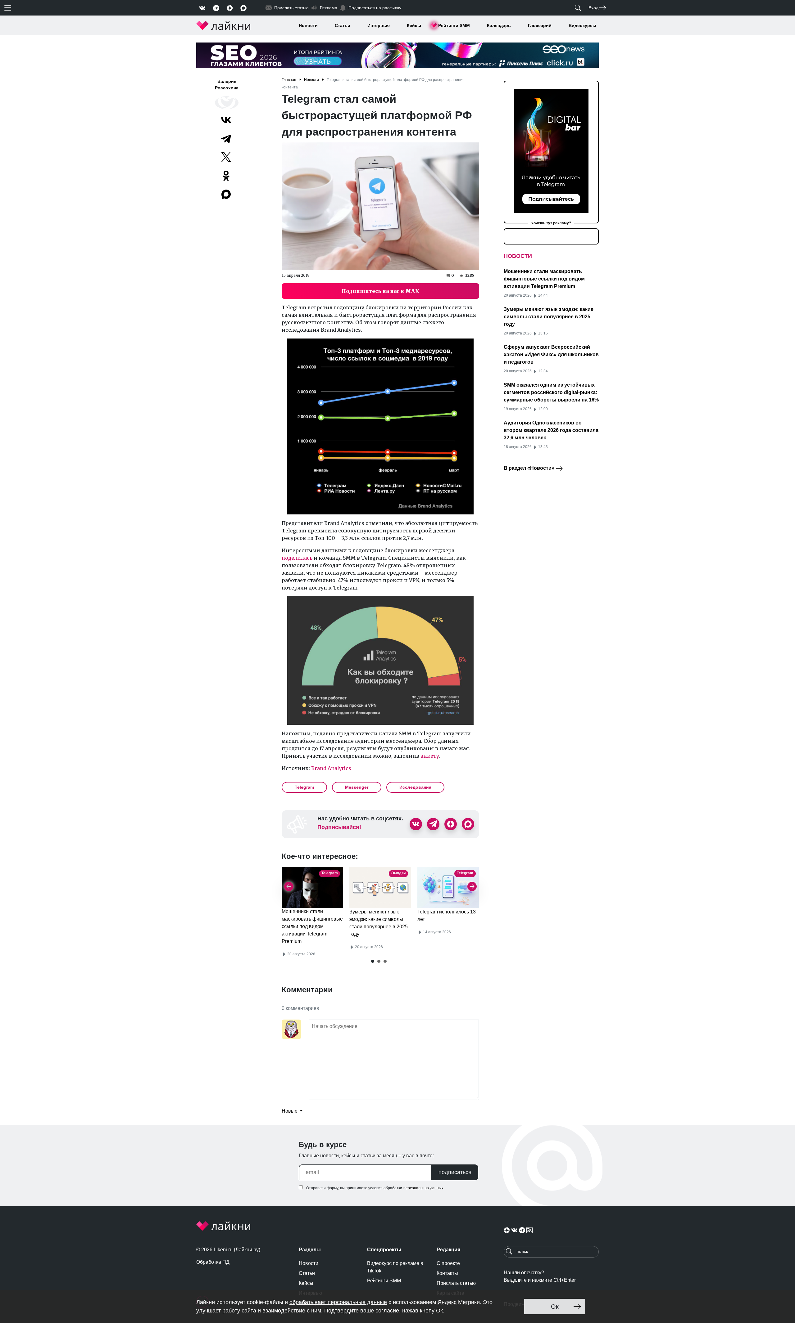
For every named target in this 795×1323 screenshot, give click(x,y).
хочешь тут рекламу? (551, 223)
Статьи (342, 25)
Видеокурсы (582, 25)
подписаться (454, 1172)
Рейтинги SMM (454, 25)
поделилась (297, 558)
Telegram (304, 787)
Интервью (378, 25)
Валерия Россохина (226, 84)
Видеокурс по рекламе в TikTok (395, 1267)
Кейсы (414, 25)
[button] (372, 961)
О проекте (448, 1263)
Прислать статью (456, 1283)
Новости (308, 25)
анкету (429, 756)
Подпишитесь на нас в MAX (380, 291)
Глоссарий (540, 25)
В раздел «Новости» (530, 468)
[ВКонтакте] (226, 119)
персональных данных (423, 1188)
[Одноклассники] (226, 175)
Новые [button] (290, 1111)
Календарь (499, 25)
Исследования (415, 787)
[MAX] (227, 194)
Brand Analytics (331, 768)
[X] (226, 157)
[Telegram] (226, 138)
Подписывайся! (339, 827)
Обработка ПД (212, 1262)
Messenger (356, 787)
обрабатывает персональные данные (338, 1302)
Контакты (447, 1273)
